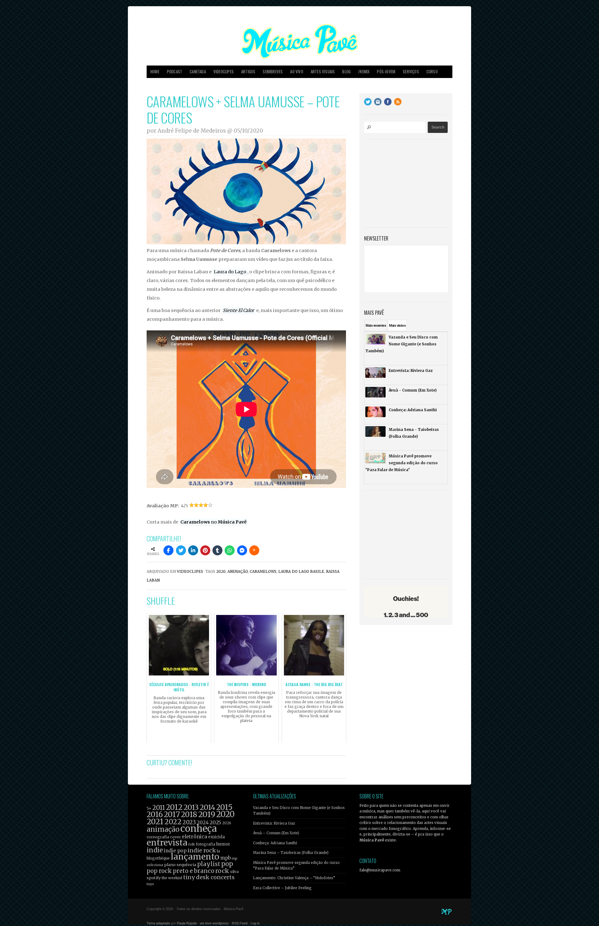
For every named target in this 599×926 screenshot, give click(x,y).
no (213, 522)
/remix (363, 72)
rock (222, 871)
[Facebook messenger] (242, 550)
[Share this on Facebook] (168, 550)
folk (191, 844)
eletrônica (194, 836)
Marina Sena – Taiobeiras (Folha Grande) (291, 852)
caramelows (263, 571)
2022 (173, 821)
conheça (198, 828)
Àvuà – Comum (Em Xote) (276, 833)
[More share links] (254, 550)
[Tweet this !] (181, 550)
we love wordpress (214, 923)
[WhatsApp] (230, 550)
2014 (207, 807)
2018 (189, 814)
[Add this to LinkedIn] (193, 550)
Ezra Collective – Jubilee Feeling (282, 888)
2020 (221, 571)
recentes (376, 325)
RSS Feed (239, 923)
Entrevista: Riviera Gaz (274, 823)
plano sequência (180, 864)
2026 (226, 823)
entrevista (167, 842)
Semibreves (273, 72)
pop (227, 864)
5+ (149, 808)
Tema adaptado (158, 923)
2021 (155, 821)
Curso (432, 72)
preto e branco (193, 871)
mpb (225, 858)
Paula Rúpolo (187, 923)
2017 (172, 814)
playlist (208, 864)
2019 (206, 814)
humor (223, 844)
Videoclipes (223, 72)
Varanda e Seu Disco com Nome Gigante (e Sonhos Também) (299, 811)
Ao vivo (296, 72)
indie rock (201, 850)
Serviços (411, 72)
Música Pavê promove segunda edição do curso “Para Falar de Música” (296, 865)
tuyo (150, 884)
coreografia (158, 837)
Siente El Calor (238, 310)
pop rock (159, 871)
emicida (216, 837)
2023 (189, 822)
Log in (255, 923)
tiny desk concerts (209, 877)
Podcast (174, 72)
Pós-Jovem (386, 72)
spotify (154, 877)
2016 (155, 814)
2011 (158, 808)
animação (237, 571)
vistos (397, 325)
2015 (224, 807)
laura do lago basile (301, 571)
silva (234, 872)
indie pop (175, 851)
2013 (191, 807)
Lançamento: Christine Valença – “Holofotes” (294, 878)
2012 (174, 807)
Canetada (198, 72)
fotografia (205, 844)
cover (175, 837)
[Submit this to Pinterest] (205, 550)
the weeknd (172, 878)
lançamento (195, 856)
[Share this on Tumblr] (217, 550)
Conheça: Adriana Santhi (275, 843)
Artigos (248, 72)
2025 (215, 822)
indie (155, 850)
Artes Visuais (323, 72)
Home (154, 72)
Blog (346, 72)
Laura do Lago (230, 272)
